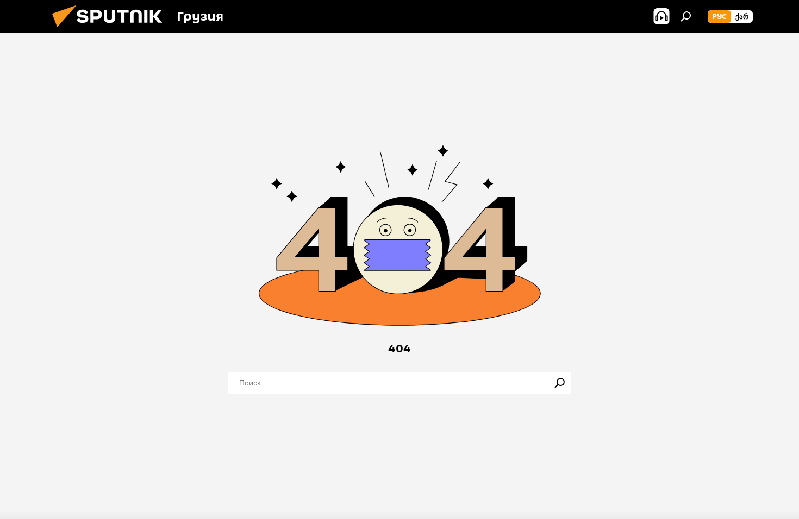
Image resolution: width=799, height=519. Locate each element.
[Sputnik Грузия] (111, 30)
